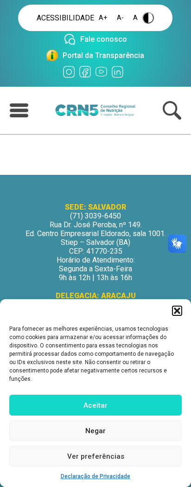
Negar (95, 431)
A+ (103, 18)
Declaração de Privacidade (95, 476)
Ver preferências (95, 456)
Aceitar (95, 405)
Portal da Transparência (103, 55)
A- (120, 18)
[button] (177, 310)
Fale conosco (103, 39)
